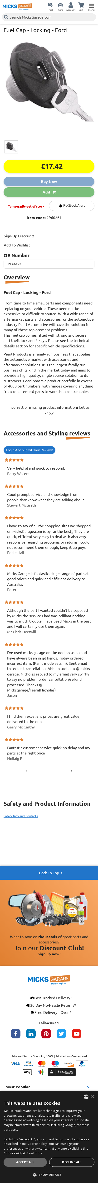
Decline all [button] (71, 1162)
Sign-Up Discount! (19, 236)
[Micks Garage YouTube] (79, 1036)
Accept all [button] (25, 1162)
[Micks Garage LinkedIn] (33, 1036)
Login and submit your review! (29, 450)
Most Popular (17, 1087)
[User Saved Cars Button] (60, 5)
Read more (35, 1153)
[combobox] (86, 1096)
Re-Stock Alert (74, 205)
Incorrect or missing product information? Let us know (49, 410)
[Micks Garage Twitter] (64, 1036)
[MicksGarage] (17, 7)
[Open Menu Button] (91, 5)
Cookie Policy (37, 1144)
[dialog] (49, 1137)
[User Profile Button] (71, 5)
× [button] (92, 1097)
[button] (49, 1175)
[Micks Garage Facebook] (18, 1036)
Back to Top (49, 873)
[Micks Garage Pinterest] (49, 1036)
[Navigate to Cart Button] (81, 5)
